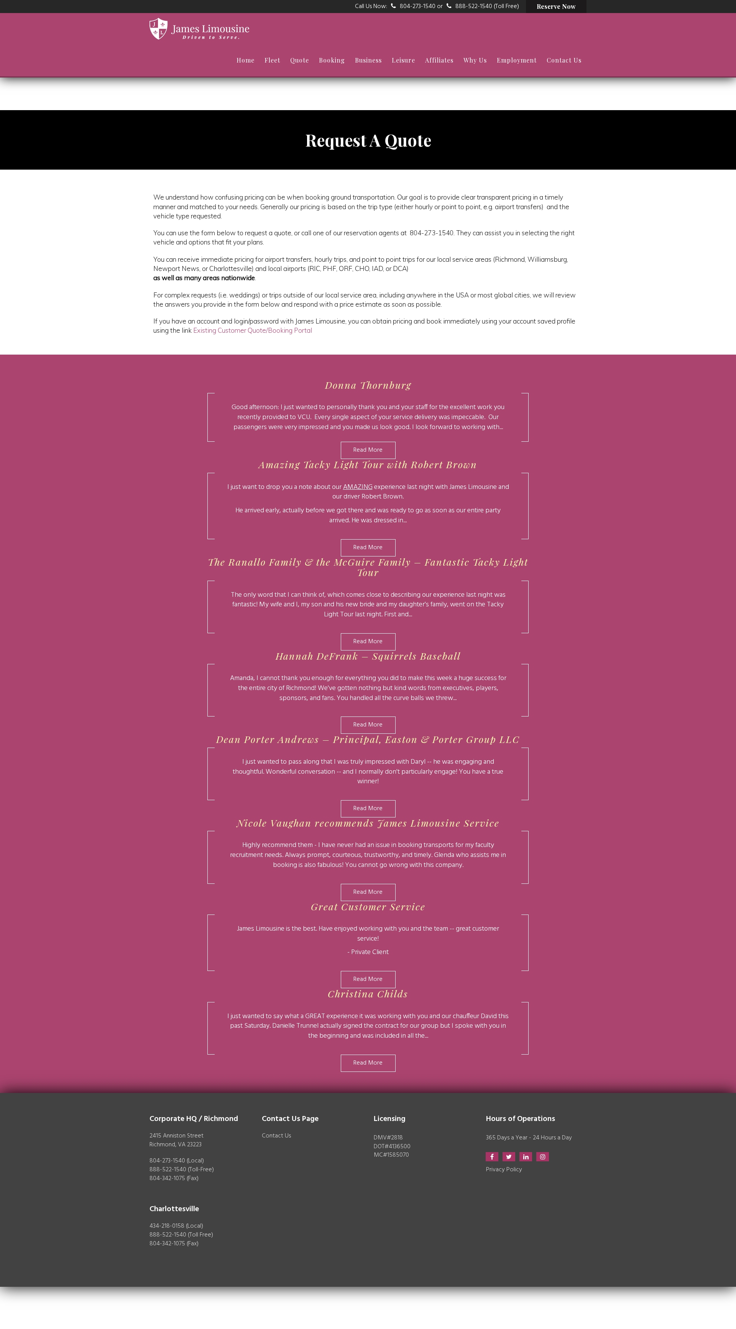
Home (246, 60)
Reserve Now (556, 6)
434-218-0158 (167, 1226)
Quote (299, 60)
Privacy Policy (504, 1170)
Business (368, 60)
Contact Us (564, 60)
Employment (517, 60)
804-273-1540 (417, 7)
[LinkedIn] (525, 1156)
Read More (368, 450)
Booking (332, 60)
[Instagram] (542, 1156)
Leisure (403, 60)
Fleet (272, 60)
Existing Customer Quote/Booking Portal (252, 330)
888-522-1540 (168, 1170)
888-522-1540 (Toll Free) (487, 7)
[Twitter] (509, 1156)
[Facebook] (492, 1156)
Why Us (475, 60)
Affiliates (439, 60)
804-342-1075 (167, 1179)
